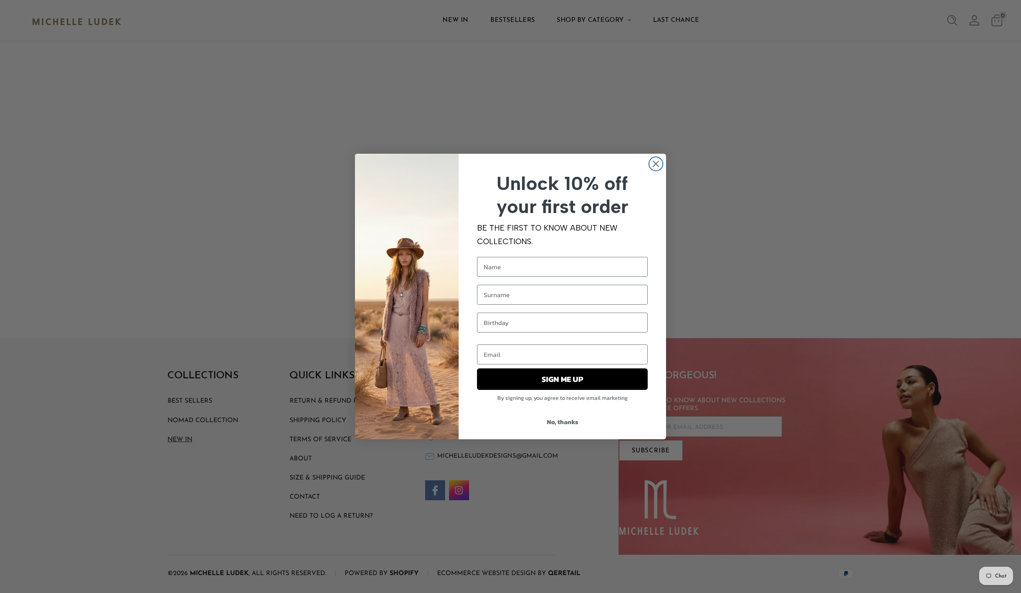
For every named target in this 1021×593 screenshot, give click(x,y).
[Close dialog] (656, 164)
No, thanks (562, 422)
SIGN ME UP (562, 379)
